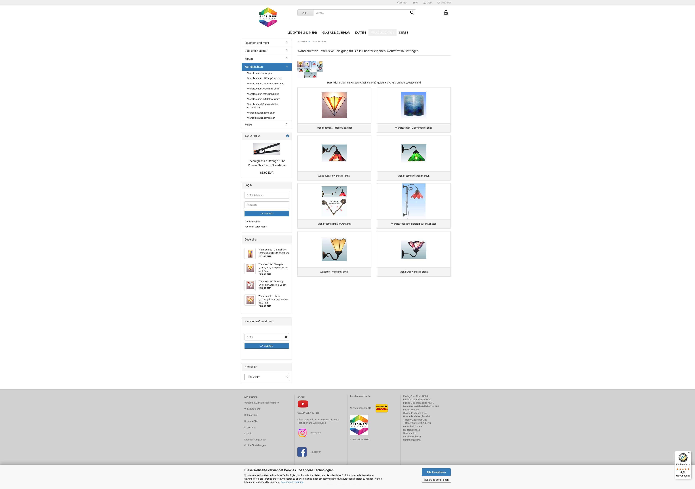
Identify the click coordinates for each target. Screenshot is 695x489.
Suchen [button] (403, 2)
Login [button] (429, 2)
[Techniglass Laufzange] (266, 149)
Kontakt (248, 433)
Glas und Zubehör (336, 32)
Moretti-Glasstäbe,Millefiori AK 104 (421, 406)
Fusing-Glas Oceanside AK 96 (418, 403)
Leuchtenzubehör (412, 436)
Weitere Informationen (436, 479)
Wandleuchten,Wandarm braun (263, 94)
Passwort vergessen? (256, 226)
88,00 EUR (266, 172)
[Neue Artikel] (287, 136)
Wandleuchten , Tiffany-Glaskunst (264, 78)
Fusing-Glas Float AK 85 (415, 396)
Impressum (250, 427)
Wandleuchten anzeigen (259, 73)
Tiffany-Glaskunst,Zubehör (417, 423)
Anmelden (266, 213)
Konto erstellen (252, 221)
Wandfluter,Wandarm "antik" (261, 112)
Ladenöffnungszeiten (255, 439)
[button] (415, 2)
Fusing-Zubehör (411, 409)
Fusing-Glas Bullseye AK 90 (417, 399)
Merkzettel (445, 2)
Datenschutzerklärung (292, 482)
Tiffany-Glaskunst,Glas (415, 419)
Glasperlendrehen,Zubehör (416, 416)
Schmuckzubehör (412, 439)
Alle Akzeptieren (436, 472)
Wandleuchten (382, 32)
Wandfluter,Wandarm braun (261, 117)
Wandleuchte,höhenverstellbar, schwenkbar (263, 106)
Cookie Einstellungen (255, 445)
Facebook (316, 451)
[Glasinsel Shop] (268, 17)
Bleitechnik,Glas (411, 430)
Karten (360, 32)
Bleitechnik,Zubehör (413, 426)
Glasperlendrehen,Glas (415, 413)
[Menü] (689, 453)
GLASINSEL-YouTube (308, 412)
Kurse (403, 32)
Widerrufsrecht (252, 409)
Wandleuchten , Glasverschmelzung (265, 83)
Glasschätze (409, 433)
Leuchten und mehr (302, 32)
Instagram (315, 432)
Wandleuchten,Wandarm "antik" (263, 88)
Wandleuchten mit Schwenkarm (263, 99)
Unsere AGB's (251, 421)
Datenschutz (250, 415)
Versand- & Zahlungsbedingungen (261, 402)
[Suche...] (411, 13)
